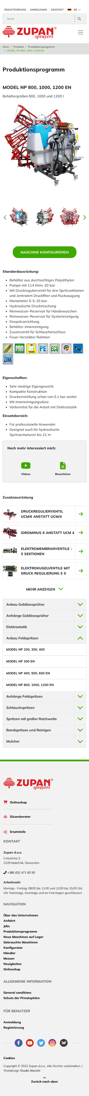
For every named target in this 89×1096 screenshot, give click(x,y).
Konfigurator (13, 948)
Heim (6, 46)
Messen (8, 958)
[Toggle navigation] (80, 32)
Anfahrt (9, 921)
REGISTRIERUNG (15, 9)
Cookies (9, 1058)
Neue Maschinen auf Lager (23, 937)
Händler (9, 953)
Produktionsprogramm (41, 46)
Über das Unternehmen (20, 915)
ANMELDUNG (38, 9)
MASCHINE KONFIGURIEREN (45, 252)
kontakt (57, 9)
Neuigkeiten (12, 964)
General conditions (17, 993)
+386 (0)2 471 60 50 (20, 872)
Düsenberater (20, 817)
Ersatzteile (18, 832)
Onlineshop (18, 802)
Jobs (6, 926)
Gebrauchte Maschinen (20, 942)
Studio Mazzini (30, 1070)
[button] (74, 9)
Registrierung (13, 1027)
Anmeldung (12, 1022)
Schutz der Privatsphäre (21, 998)
